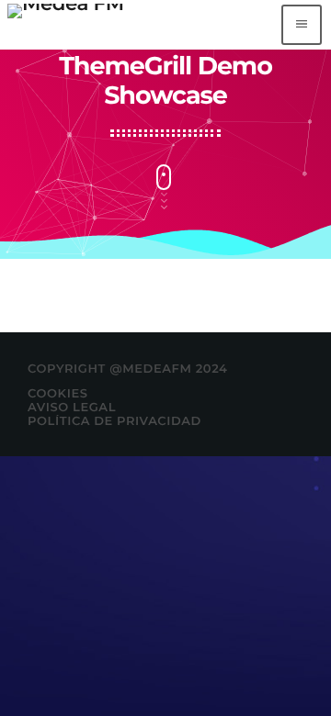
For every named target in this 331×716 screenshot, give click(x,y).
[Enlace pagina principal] (65, 25)
